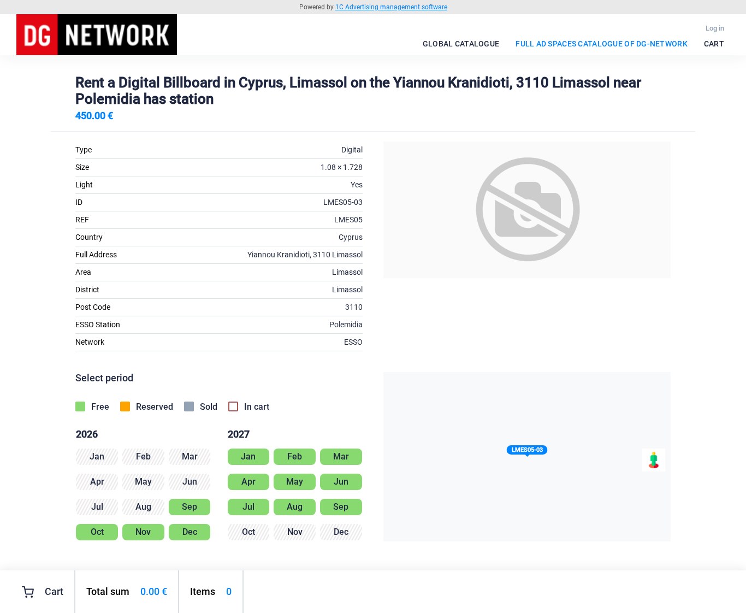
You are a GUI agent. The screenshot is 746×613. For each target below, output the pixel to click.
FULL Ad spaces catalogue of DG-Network (602, 43)
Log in (715, 28)
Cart (714, 43)
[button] (527, 452)
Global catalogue (461, 43)
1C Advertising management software (391, 7)
